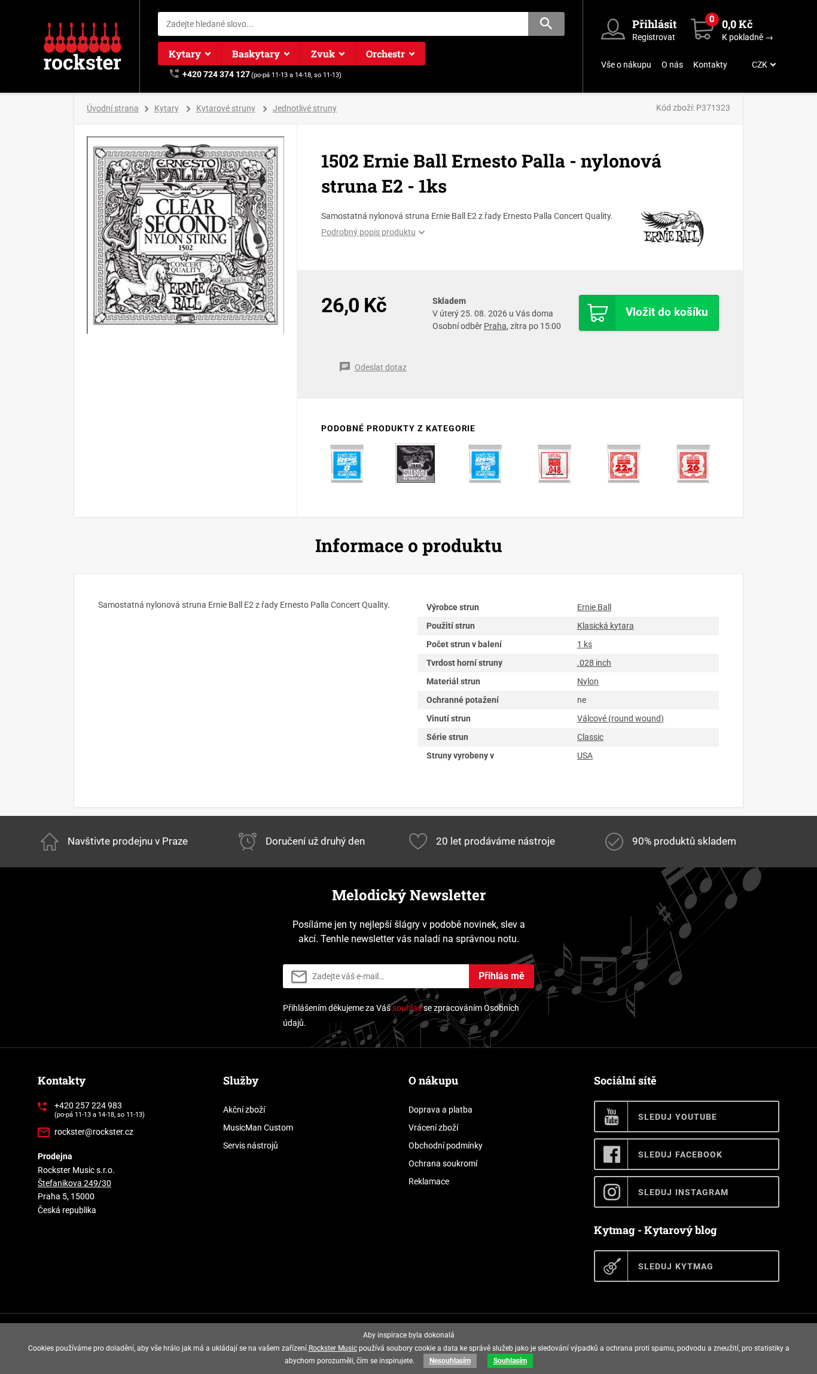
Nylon (588, 681)
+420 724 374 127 (216, 74)
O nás (672, 64)
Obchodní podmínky (445, 1145)
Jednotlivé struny (305, 108)
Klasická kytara (605, 625)
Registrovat (653, 37)
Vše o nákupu (626, 64)
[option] (185, 235)
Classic (590, 737)
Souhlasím (510, 1361)
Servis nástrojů (250, 1145)
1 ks (584, 644)
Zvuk (323, 53)
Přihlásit (654, 24)
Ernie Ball (594, 607)
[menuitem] (762, 64)
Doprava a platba (440, 1109)
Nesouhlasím (450, 1361)
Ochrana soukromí (442, 1163)
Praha (495, 326)
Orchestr (385, 53)
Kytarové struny (225, 108)
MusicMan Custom (258, 1127)
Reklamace (428, 1181)
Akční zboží (244, 1109)
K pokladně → (747, 37)
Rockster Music (333, 1348)
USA (585, 755)
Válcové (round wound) (620, 718)
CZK (759, 64)
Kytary (185, 53)
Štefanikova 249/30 (74, 1183)
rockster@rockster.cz (93, 1132)
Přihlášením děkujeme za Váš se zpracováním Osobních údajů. (401, 1015)
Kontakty (710, 64)
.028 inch (594, 663)
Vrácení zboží (433, 1127)
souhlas (407, 1008)
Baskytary (256, 53)
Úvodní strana (113, 108)
